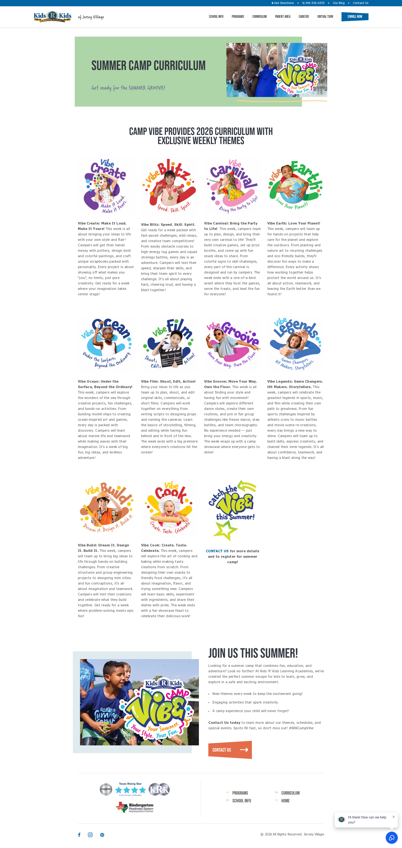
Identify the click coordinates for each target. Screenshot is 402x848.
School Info (216, 16)
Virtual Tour (325, 16)
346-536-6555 (314, 3)
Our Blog (339, 3)
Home (285, 800)
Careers (304, 16)
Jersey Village (53, 16)
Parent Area (282, 16)
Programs (238, 16)
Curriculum (260, 16)
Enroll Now (355, 16)
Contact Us (360, 3)
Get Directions (283, 3)
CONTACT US (218, 551)
